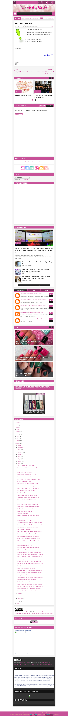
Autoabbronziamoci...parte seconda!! (26, 470)
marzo (19, 593)
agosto (19, 454)
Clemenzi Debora (25, 612)
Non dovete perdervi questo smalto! (26, 490)
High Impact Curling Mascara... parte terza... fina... (29, 504)
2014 (17, 434)
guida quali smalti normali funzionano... (37, 305)
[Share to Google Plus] (31, 82)
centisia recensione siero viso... (35, 312)
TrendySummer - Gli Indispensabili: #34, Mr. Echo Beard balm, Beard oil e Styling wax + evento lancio (36, 277)
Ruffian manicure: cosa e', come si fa (26, 568)
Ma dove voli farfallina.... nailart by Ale (26, 486)
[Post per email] (16, 64)
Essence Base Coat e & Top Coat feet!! (26, 474)
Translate (25, 179)
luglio (19, 456)
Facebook (41, 2)
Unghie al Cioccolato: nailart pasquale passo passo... (30, 581)
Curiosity (21, 26)
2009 (17, 601)
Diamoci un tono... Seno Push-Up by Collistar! (28, 534)
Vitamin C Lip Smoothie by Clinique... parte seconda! (30, 559)
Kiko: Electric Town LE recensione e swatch (27, 527)
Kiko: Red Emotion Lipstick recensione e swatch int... (30, 556)
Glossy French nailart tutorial (23, 357)
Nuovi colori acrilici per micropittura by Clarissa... (29, 467)
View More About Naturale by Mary (34, 285)
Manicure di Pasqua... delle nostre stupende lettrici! (29, 570)
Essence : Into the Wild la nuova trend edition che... (29, 588)
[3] (35, 100)
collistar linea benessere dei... (35, 293)
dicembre (20, 445)
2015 (17, 431)
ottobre (19, 449)
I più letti (34, 290)
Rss (54, 2)
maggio (20, 461)
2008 (17, 603)
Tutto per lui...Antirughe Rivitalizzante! (26, 518)
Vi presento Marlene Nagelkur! (24, 477)
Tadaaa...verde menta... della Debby (26, 465)
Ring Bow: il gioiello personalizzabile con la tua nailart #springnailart (33, 341)
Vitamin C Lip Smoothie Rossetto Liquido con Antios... (30, 577)
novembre (20, 447)
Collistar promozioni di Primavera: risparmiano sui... (29, 561)
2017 (17, 427)
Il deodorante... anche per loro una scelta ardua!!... (29, 565)
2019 (17, 422)
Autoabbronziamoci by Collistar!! (25, 472)
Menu (14, 2)
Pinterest (51, 2)
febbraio (20, 596)
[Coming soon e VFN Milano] (43, 87)
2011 (17, 441)
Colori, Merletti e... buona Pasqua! (25, 575)
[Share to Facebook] (28, 82)
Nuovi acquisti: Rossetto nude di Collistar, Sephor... (29, 479)
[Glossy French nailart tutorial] (34, 353)
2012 (17, 438)
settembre (20, 452)
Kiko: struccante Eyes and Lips (24, 550)
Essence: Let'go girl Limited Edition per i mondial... (29, 584)
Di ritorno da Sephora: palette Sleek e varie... (28, 509)
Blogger (42, 105)
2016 (17, 429)
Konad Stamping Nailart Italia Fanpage (23, 630)
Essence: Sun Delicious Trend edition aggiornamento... (30, 586)
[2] (34, 100)
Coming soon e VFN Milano (40, 95)
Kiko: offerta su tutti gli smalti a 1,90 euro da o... (28, 483)
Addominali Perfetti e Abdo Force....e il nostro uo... (29, 543)
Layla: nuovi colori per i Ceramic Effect (26, 499)
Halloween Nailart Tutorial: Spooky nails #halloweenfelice (30, 373)
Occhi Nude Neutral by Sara (24, 481)
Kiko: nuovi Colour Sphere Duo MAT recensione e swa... (30, 540)
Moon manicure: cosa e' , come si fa (26, 545)
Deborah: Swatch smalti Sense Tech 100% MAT (28, 536)
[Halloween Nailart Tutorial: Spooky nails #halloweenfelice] (34, 369)
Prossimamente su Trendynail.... (25, 520)
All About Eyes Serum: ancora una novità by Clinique (30, 554)
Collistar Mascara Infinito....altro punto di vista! (28, 515)
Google (49, 2)
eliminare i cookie (49, 714)
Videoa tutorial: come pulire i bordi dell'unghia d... (29, 506)
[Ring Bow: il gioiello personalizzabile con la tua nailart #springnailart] (34, 337)
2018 (17, 425)
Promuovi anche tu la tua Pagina (22, 653)
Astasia (51, 59)
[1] (32, 100)
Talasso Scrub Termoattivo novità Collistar (27, 495)
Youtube (44, 2)
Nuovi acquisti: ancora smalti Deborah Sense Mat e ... (30, 502)
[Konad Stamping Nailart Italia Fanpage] (20, 632)
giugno (19, 459)
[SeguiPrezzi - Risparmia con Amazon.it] (34, 161)
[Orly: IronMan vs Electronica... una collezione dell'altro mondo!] (24, 87)
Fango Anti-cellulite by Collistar (24, 511)
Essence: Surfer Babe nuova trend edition (27, 591)
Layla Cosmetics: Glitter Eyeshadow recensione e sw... (30, 563)
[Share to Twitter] (30, 82)
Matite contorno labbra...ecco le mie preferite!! (28, 488)
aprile (19, 463)
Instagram (46, 2)
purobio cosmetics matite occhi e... (35, 318)
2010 (17, 443)
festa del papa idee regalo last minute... (37, 299)
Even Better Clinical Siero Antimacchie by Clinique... (29, 572)
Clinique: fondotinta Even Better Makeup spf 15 (28, 538)
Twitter (39, 2)
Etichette (47, 290)
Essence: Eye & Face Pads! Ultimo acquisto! (28, 547)
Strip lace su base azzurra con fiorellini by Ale (28, 497)
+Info (36, 714)
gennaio (20, 598)
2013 (17, 436)
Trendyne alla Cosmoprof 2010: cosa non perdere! (29, 524)
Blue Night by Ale (21, 493)
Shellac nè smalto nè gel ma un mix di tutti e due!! (29, 552)
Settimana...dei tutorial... (24, 23)
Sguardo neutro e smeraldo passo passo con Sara (29, 522)
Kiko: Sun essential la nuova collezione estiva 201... (29, 579)
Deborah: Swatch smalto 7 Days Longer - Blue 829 (29, 531)
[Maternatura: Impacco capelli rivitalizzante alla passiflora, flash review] (18, 264)
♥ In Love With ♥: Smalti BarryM (24, 529)
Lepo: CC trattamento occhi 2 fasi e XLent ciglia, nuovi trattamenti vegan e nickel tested (36, 270)
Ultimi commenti (21, 290)
